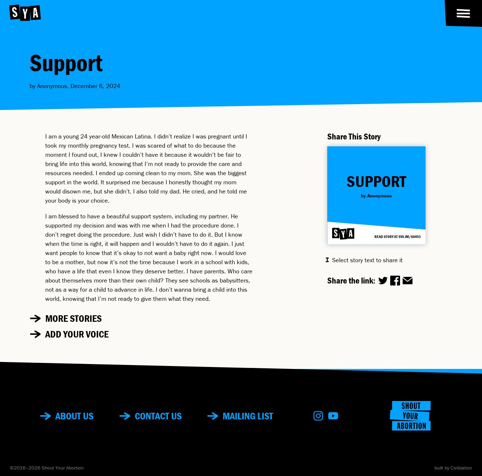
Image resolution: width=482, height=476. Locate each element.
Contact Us (158, 416)
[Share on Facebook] (395, 280)
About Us (74, 416)
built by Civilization (453, 468)
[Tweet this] (383, 280)
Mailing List (248, 416)
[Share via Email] (407, 280)
